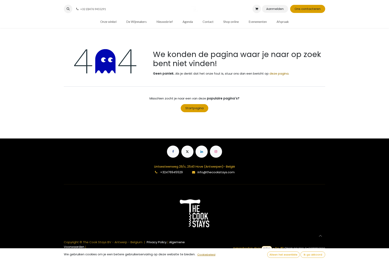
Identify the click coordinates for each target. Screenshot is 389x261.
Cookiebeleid (206, 255)
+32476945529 (171, 172)
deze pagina (279, 73)
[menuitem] (108, 22)
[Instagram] (216, 152)
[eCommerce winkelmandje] (256, 9)
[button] (68, 9)
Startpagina (194, 108)
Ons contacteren (308, 9)
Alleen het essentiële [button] (283, 255)
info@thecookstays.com (216, 172)
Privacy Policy (157, 242)
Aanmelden (275, 9)
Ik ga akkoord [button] (313, 255)
